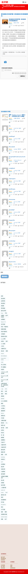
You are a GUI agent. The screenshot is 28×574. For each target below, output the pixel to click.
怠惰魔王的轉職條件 (4, 477)
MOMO (2, 398)
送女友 (2, 432)
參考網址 (7, 68)
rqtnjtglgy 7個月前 (17, 149)
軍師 (2, 497)
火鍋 (6, 391)
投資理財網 (12, 568)
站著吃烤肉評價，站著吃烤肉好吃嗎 (4, 385)
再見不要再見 (4, 331)
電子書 (2, 427)
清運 (7, 351)
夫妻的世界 (3, 444)
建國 (2, 454)
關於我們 (3, 557)
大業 (6, 454)
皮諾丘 (2, 341)
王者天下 (3, 442)
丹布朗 (2, 418)
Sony (2, 313)
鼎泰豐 (2, 305)
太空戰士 (3, 408)
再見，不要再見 (4, 326)
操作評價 (3, 485)
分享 (11, 25)
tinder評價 (3, 338)
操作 (7, 341)
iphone (2, 413)
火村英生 (3, 405)
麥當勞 (2, 369)
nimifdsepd (12, 136)
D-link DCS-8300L (3, 359)
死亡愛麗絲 (3, 367)
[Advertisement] (14, 93)
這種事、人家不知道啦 (4, 316)
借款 (11, 566)
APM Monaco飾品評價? (4, 372)
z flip (2, 388)
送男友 (2, 430)
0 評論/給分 (21, 25)
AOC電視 (3, 343)
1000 (6, 492)
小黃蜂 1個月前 (17, 118)
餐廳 (12, 5)
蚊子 (6, 519)
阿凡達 (2, 502)
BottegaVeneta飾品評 (4, 376)
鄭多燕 (2, 423)
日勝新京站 (3, 348)
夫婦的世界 (3, 447)
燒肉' (2, 393)
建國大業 (3, 452)
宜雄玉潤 (3, 469)
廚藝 (2, 519)
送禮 (7, 427)
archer (2, 492)
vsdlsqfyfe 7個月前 (17, 264)
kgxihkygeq (12, 189)
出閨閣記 (3, 319)
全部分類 (8, 5)
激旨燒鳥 (3, 298)
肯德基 (2, 482)
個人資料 (3, 566)
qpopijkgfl (11, 209)
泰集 (2, 296)
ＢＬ (7, 423)
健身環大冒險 (4, 336)
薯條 (6, 511)
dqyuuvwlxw (12, 261)
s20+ (2, 461)
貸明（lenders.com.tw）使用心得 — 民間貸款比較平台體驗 (17, 115)
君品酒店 (3, 303)
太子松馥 (3, 509)
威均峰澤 (3, 474)
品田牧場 (3, 301)
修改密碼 (3, 568)
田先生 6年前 (16, 22)
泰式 (2, 391)
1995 (6, 388)
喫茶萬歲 (3, 308)
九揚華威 (3, 471)
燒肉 (6, 393)
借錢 (11, 565)
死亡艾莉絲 (3, 364)
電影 (2, 511)
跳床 (2, 507)
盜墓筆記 (3, 440)
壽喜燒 (2, 396)
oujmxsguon (12, 178)
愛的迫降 (3, 449)
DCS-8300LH (4, 355)
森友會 (2, 351)
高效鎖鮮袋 (3, 499)
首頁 (3, 5)
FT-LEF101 (3, 504)
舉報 (24, 118)
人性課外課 (3, 487)
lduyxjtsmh (12, 146)
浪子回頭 (3, 324)
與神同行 (3, 459)
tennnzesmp (12, 199)
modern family (4, 516)
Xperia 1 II (3, 321)
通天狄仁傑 (3, 494)
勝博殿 (2, 437)
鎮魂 (2, 403)
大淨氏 (2, 346)
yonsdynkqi (12, 241)
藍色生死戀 (3, 310)
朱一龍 (2, 435)
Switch (2, 353)
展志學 (2, 466)
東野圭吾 (3, 415)
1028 (2, 362)
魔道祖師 (3, 410)
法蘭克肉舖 (3, 420)
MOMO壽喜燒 (4, 401)
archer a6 (3, 490)
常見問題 (3, 565)
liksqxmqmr (12, 230)
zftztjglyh (11, 251)
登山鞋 (2, 480)
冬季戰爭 (3, 334)
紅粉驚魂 (3, 464)
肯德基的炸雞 (4, 514)
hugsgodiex (12, 220)
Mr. (10, 126)
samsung (3, 457)
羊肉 (6, 313)
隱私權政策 (3, 558)
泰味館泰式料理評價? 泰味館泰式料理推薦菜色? (17, 20)
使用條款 (3, 560)
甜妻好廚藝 (3, 329)
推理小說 (3, 425)
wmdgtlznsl (12, 168)
